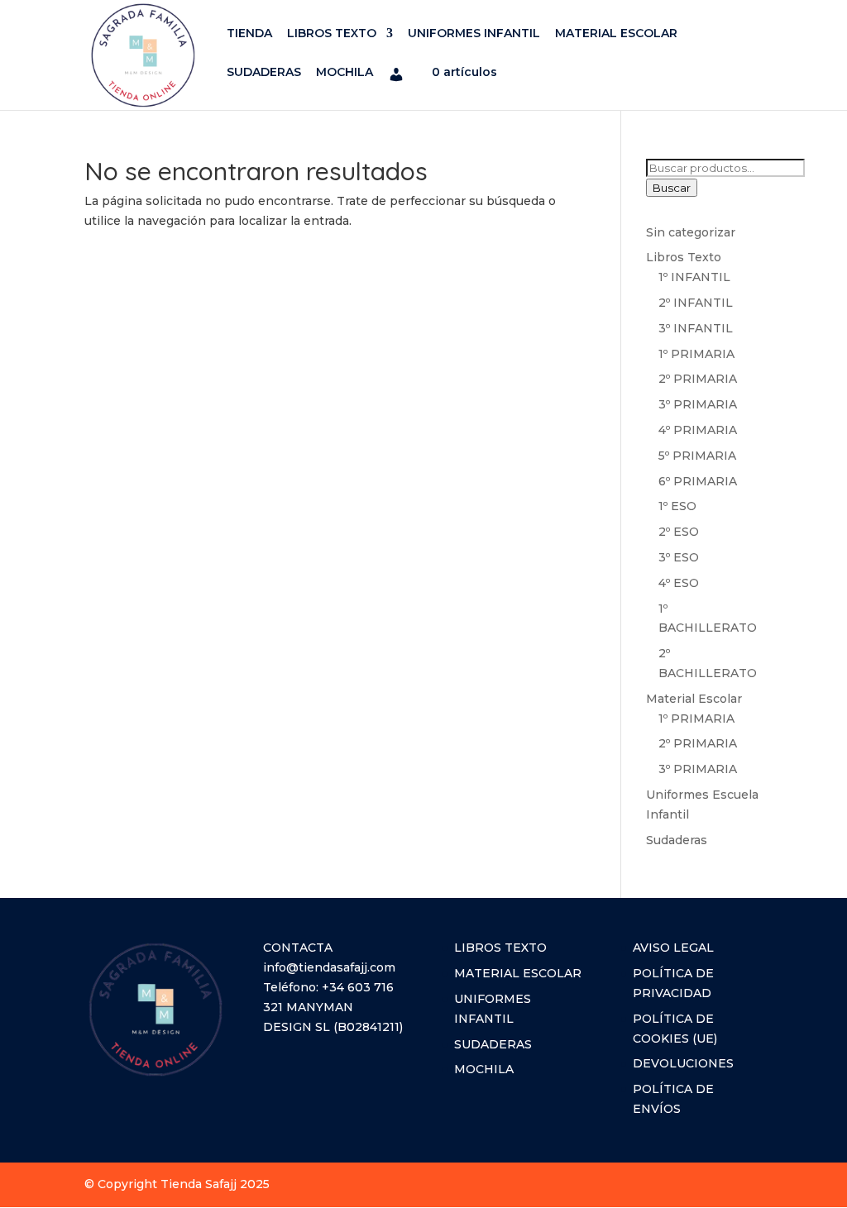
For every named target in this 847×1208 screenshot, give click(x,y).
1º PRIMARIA (696, 353)
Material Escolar (694, 698)
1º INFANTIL (694, 277)
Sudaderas (676, 840)
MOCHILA (344, 72)
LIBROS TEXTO (331, 34)
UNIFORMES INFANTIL (474, 34)
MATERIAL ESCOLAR (616, 34)
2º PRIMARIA (697, 378)
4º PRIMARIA (697, 430)
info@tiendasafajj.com (329, 967)
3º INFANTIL (695, 328)
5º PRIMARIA (697, 455)
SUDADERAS (264, 72)
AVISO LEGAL (673, 947)
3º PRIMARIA (697, 404)
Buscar (672, 187)
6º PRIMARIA (697, 481)
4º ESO (678, 582)
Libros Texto (683, 257)
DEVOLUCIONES (683, 1063)
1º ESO (677, 506)
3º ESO (678, 557)
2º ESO (678, 531)
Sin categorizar (690, 232)
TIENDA (249, 34)
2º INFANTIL (695, 302)
